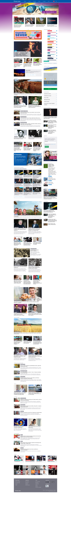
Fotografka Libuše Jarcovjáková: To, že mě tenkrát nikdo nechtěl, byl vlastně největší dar (20, 229)
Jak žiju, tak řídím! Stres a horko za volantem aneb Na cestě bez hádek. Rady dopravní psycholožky (35, 356)
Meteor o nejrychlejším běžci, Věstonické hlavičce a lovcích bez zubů (37, 64)
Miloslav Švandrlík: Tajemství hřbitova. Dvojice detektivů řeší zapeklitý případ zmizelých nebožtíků (37, 176)
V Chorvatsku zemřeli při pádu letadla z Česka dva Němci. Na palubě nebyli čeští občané (40, 25)
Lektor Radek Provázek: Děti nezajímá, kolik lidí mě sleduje (37, 243)
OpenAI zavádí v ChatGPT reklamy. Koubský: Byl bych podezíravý (28, 342)
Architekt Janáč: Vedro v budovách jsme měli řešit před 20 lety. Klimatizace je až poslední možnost (52, 220)
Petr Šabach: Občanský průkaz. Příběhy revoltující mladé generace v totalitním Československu (37, 185)
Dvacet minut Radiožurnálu (30, 461)
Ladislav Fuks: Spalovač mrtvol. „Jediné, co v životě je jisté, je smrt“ (37, 193)
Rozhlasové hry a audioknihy (19, 167)
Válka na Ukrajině (17, 481)
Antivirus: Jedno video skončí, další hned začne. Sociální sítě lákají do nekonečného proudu (28, 243)
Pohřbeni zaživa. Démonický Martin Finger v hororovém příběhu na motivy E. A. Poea (28, 176)
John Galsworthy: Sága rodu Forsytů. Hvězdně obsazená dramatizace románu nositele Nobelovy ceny (18, 193)
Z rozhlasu (46, 188)
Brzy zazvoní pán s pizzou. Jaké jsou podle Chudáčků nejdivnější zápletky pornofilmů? (28, 148)
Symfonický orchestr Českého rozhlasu (49, 104)
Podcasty (54, 63)
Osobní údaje (47, 490)
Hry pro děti (46, 97)
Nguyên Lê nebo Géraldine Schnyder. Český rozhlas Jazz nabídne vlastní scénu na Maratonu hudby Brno (50, 198)
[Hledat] (56, 1)
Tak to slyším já (39, 461)
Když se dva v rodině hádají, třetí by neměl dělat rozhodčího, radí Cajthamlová (17, 243)
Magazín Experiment (51, 461)
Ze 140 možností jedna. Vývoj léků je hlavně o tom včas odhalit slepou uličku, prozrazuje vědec (37, 342)
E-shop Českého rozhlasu (48, 163)
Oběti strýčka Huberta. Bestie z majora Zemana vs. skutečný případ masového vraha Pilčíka (28, 193)
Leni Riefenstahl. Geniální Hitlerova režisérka (35, 250)
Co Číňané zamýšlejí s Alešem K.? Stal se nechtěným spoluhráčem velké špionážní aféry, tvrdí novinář (50, 117)
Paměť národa (46, 101)
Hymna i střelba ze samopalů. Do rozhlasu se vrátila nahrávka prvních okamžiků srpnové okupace (34, 267)
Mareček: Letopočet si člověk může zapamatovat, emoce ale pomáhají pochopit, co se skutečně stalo (34, 229)
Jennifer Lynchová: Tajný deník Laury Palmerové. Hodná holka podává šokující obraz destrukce (21, 54)
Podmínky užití (51, 490)
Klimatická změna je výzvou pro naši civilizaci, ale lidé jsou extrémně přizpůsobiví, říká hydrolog (29, 378)
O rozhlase (44, 1)
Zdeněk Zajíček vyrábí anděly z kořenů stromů (52, 224)
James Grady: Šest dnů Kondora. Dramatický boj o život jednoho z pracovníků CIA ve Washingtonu (28, 185)
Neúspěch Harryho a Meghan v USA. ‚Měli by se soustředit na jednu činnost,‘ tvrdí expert (29, 25)
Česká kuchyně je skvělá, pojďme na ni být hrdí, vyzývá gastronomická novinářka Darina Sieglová (35, 314)
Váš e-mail (46, 141)
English (55, 490)
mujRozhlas (34, 1)
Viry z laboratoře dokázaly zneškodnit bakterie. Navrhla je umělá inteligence (18, 342)
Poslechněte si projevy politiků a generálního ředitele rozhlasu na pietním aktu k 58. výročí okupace (30, 124)
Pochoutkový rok (17, 461)
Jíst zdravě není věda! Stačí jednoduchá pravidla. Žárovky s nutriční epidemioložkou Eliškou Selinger (20, 314)
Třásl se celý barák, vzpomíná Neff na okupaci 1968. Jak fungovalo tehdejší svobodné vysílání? (18, 65)
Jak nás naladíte (38, 481)
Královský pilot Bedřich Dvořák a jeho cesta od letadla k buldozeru (20, 138)
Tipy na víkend (28, 70)
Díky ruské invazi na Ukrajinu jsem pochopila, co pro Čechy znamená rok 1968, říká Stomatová (34, 106)
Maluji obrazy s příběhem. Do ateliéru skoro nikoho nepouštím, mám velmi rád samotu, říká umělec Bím (28, 65)
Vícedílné (40, 168)
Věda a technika (16, 317)
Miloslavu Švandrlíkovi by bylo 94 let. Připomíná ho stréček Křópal (31, 412)
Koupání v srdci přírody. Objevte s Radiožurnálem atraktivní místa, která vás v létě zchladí (34, 393)
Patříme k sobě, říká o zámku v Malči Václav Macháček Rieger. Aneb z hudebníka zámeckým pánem (20, 393)
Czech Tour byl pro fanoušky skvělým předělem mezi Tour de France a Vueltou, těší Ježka (17, 149)
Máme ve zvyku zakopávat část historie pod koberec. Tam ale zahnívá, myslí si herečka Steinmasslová (20, 106)
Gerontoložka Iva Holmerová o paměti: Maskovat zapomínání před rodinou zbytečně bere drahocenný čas (27, 282)
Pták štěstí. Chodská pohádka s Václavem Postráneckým (19, 427)
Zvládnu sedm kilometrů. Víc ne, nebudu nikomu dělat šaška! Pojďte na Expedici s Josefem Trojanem (37, 149)
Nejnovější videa (47, 99)
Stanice (39, 1)
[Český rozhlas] (17, 1)
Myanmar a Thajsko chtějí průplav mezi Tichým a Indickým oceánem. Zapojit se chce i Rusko (52, 25)
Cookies (44, 490)
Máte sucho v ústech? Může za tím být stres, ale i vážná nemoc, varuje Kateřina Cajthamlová (18, 281)
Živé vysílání (27, 481)
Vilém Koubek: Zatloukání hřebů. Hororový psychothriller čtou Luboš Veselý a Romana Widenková (18, 176)
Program (30, 1)
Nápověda (37, 482)
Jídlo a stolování (17, 286)
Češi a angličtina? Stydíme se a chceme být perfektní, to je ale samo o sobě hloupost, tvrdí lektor (20, 356)
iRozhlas (25, 1)
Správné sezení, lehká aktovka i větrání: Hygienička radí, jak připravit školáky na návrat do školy (37, 282)
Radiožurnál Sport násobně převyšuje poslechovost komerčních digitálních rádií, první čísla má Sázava (30, 436)
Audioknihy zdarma (47, 93)
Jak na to (15, 346)
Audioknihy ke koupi (47, 95)
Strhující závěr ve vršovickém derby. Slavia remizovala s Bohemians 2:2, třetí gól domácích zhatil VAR (18, 25)
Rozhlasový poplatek (38, 487)
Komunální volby (17, 482)
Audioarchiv (49, 63)
